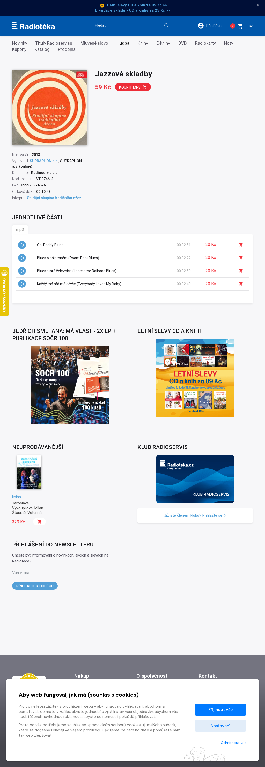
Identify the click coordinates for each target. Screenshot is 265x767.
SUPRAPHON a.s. (44, 161)
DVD (182, 43)
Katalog (42, 49)
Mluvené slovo (94, 43)
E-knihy (163, 43)
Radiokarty (205, 43)
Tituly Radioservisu (53, 43)
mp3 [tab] (20, 229)
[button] (211, 25)
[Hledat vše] (166, 25)
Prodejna (67, 49)
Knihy (143, 43)
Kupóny (19, 49)
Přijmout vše (220, 709)
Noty (228, 43)
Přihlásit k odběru (35, 586)
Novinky (19, 43)
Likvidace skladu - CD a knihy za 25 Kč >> (132, 10)
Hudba (122, 43)
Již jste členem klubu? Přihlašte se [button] (193, 515)
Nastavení (220, 725)
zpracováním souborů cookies (114, 725)
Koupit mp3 (130, 87)
